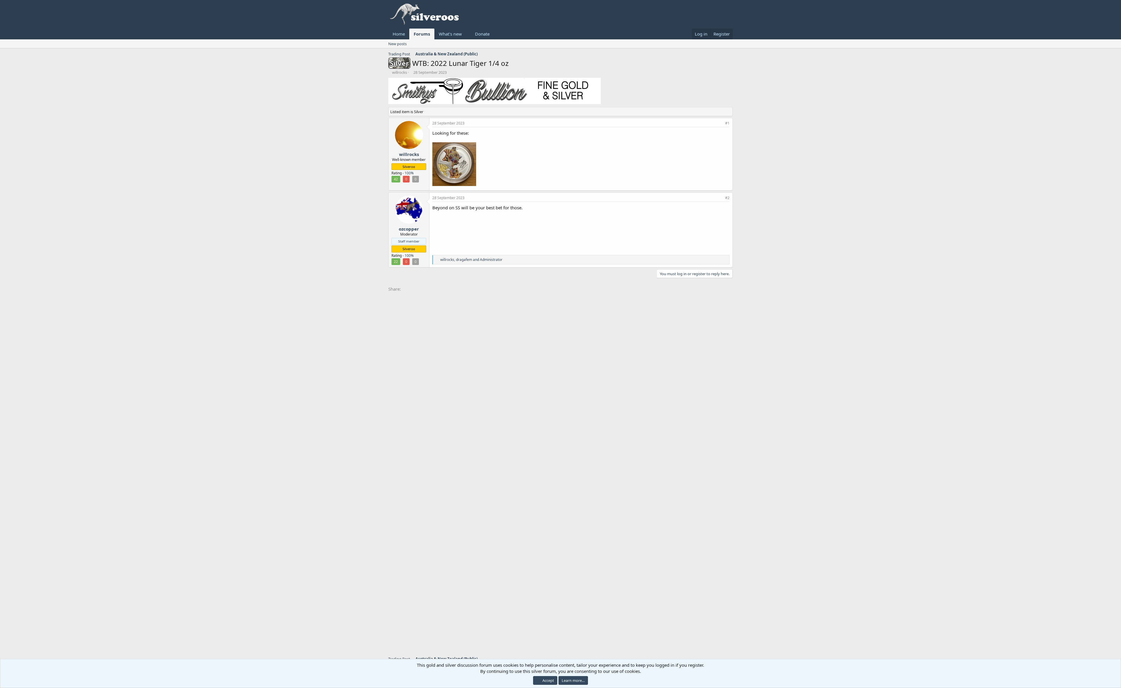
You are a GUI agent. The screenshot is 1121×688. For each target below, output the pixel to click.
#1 (727, 123)
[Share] (719, 123)
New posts (397, 43)
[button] (466, 34)
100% (409, 173)
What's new (450, 34)
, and (471, 259)
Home (399, 34)
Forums (422, 34)
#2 (727, 197)
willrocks (399, 72)
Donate (482, 34)
